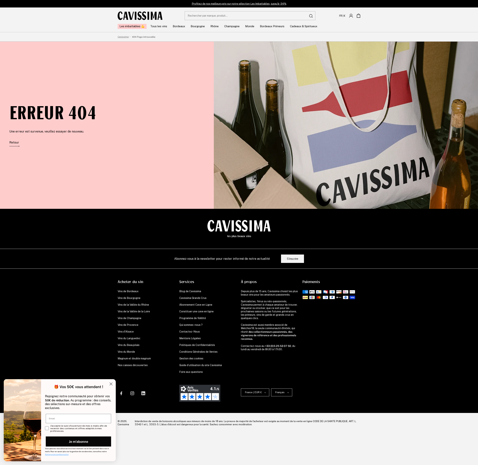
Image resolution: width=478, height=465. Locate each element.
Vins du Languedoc (129, 338)
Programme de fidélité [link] (192, 318)
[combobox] (250, 15)
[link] (351, 15)
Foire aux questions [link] (191, 371)
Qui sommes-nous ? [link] (191, 324)
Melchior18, (248, 328)
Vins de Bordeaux (128, 291)
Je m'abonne (78, 441)
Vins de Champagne (129, 318)
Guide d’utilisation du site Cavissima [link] (200, 365)
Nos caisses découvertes (133, 365)
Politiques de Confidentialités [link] (197, 345)
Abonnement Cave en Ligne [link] (195, 304)
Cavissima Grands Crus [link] (193, 298)
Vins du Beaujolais (128, 345)
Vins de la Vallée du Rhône (133, 304)
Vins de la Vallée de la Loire (134, 311)
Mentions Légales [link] (190, 338)
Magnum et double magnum (134, 358)
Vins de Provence (128, 324)
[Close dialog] (111, 384)
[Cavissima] (140, 15)
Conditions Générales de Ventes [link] (198, 351)
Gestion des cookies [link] (191, 358)
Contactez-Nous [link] (189, 331)
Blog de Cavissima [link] (190, 291)
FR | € (342, 15)
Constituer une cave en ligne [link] (196, 311)
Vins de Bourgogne (129, 298)
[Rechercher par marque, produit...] (311, 15)
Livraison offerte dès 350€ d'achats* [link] (239, 3)
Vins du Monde (126, 351)
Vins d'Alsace (126, 331)
